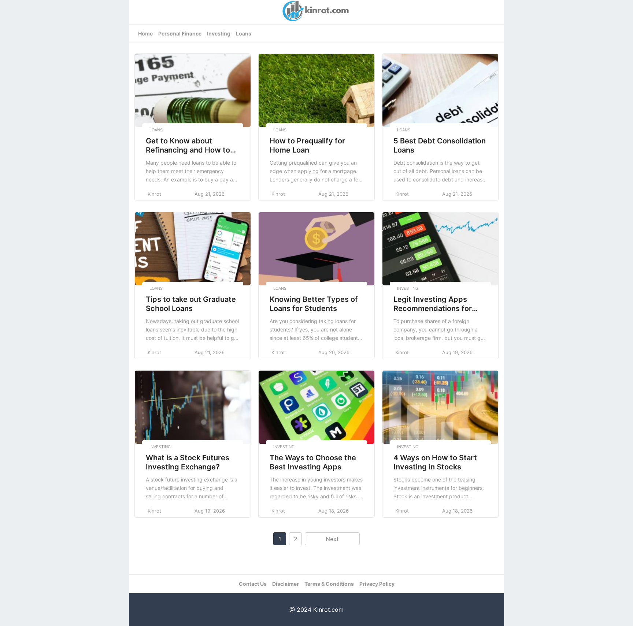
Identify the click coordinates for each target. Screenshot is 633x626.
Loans (243, 33)
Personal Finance (179, 33)
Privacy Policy (377, 584)
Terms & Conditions (329, 584)
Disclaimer (285, 584)
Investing (218, 33)
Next (332, 539)
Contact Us (253, 584)
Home (145, 33)
